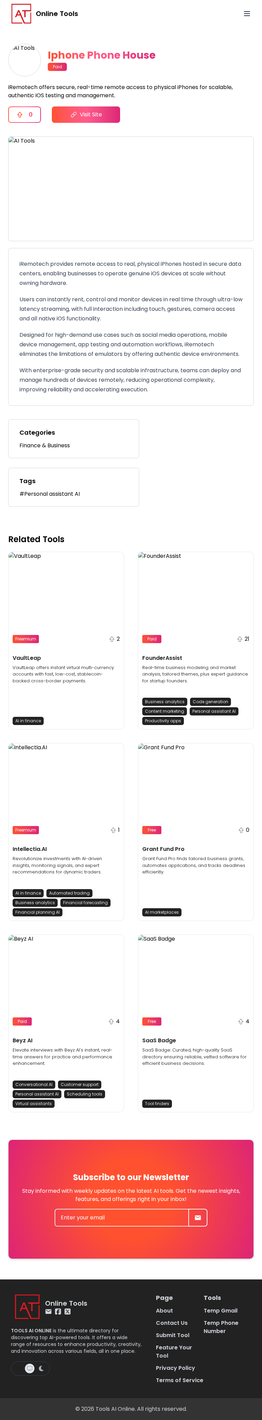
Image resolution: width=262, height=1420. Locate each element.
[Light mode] (19, 1368)
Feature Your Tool (174, 1352)
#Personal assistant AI (49, 494)
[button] (66, 640)
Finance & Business (44, 445)
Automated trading (69, 893)
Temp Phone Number (221, 1327)
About (164, 1311)
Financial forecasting (85, 902)
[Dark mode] (41, 1368)
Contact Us (172, 1323)
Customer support (80, 1084)
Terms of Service (179, 1380)
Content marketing (164, 711)
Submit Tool (172, 1335)
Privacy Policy (175, 1368)
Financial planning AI (37, 912)
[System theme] (29, 1368)
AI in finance (28, 721)
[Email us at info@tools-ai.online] (48, 1311)
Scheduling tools (84, 1094)
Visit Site (91, 114)
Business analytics (165, 702)
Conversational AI (34, 1084)
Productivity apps (163, 721)
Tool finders (157, 1103)
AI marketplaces (162, 912)
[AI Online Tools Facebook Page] (58, 1311)
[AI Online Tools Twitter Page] (67, 1311)
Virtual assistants (33, 1103)
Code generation (210, 702)
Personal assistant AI (214, 711)
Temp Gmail (220, 1311)
